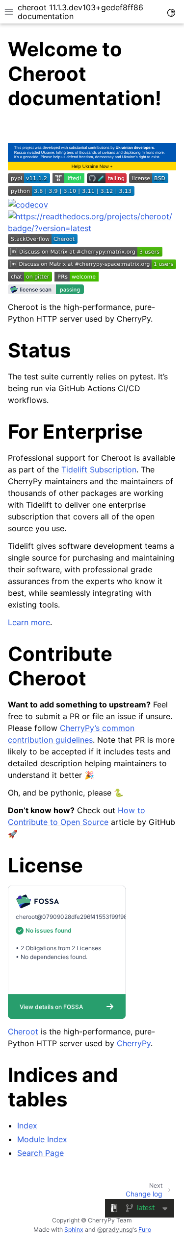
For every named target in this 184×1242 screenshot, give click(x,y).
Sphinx (73, 1229)
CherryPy (134, 1043)
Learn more (29, 622)
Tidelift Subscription (98, 469)
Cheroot (23, 1031)
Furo (144, 1229)
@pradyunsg (114, 1229)
